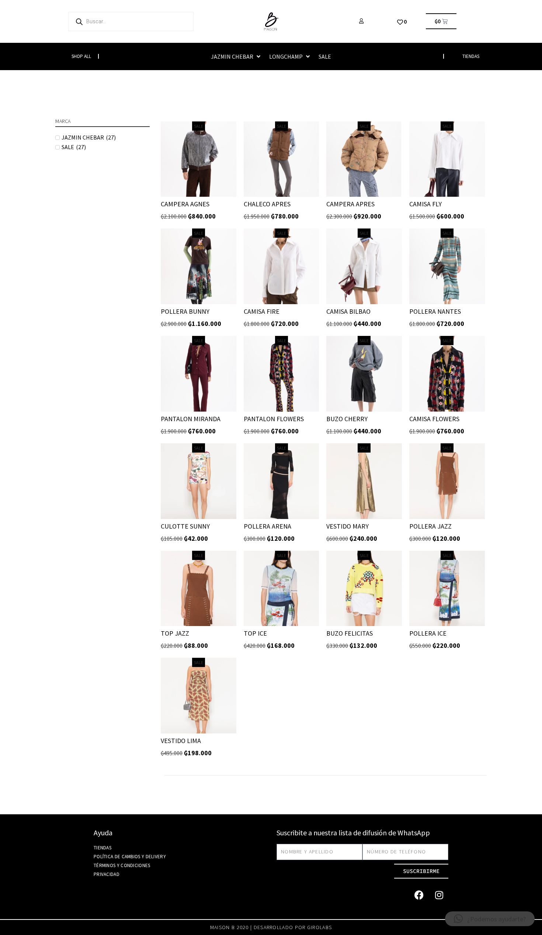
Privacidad (106, 874)
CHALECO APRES (267, 204)
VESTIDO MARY (347, 526)
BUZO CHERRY (347, 419)
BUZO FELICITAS (349, 633)
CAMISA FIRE (261, 311)
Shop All (81, 56)
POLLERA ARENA (267, 526)
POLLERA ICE (428, 633)
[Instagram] (439, 895)
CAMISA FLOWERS (434, 419)
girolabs (319, 927)
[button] (236, 56)
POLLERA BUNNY (185, 311)
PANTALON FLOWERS (274, 419)
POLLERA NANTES (435, 311)
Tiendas (102, 848)
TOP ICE (255, 633)
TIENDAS (470, 56)
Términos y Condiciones (122, 865)
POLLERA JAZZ (430, 526)
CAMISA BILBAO (348, 311)
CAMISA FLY (425, 204)
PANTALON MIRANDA (190, 419)
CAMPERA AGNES (185, 204)
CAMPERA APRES (350, 204)
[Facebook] (419, 895)
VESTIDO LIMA (181, 740)
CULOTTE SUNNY (185, 526)
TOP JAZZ (175, 633)
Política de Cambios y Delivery (130, 856)
